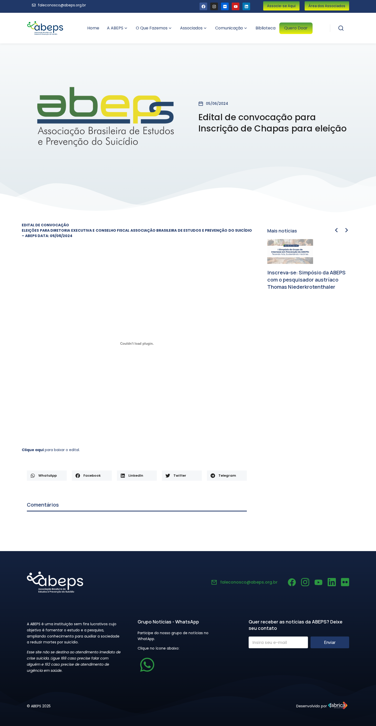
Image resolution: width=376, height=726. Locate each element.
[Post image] (290, 251)
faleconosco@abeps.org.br (249, 582)
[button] (47, 476)
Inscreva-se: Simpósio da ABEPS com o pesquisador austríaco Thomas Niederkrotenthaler (306, 279)
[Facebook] (203, 6)
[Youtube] (235, 6)
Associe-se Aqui (281, 5)
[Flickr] (225, 6)
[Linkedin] (246, 6)
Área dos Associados (326, 5)
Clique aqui (33, 449)
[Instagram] (214, 6)
